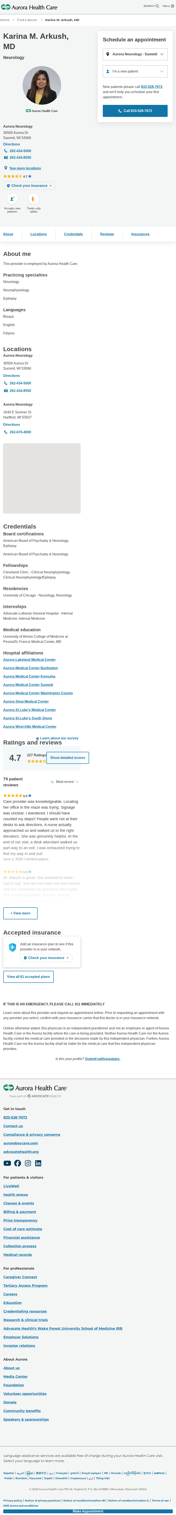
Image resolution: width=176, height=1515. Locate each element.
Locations (38, 234)
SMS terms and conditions (20, 1505)
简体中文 (41, 1473)
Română (21, 1478)
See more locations (25, 168)
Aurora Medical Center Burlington (30, 668)
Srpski (48, 1478)
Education (12, 1303)
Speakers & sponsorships (26, 1419)
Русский (35, 1478)
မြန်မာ (30, 1473)
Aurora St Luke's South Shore (27, 718)
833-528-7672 (151, 87)
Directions (11, 144)
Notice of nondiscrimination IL (128, 1500)
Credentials (73, 234)
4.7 (25, 176)
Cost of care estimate (22, 1229)
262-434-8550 (20, 157)
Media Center (15, 1377)
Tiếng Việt (103, 1478)
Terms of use (160, 1500)
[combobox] (135, 71)
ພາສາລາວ (159, 1473)
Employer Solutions (21, 1337)
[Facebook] (17, 1163)
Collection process (19, 1246)
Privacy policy (12, 1500)
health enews (15, 1195)
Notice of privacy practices (43, 1500)
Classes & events (18, 1203)
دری (51, 1473)
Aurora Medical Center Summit (28, 685)
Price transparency (20, 1220)
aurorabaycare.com (20, 1143)
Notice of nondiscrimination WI (84, 1500)
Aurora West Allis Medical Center (29, 726)
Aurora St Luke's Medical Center (29, 710)
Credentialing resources (25, 1311)
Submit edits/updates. (102, 1059)
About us (11, 1368)
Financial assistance (21, 1238)
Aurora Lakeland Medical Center (29, 660)
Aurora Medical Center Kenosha (29, 676)
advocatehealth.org (21, 1152)
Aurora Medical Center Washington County (38, 693)
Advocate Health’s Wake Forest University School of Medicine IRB (62, 1328)
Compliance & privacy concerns (31, 1135)
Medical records (17, 1255)
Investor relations (19, 1346)
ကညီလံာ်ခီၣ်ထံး (132, 1473)
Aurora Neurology (18, 126)
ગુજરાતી (74, 1473)
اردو (91, 1478)
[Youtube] (7, 1163)
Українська (78, 1478)
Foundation (13, 1385)
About (8, 234)
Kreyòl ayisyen (91, 1473)
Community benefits (22, 1411)
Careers (10, 1294)
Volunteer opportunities (25, 1394)
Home (4, 20)
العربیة (20, 1473)
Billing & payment (19, 1212)
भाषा (106, 1473)
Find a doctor (27, 20)
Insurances (140, 234)
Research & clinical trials (25, 1320)
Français (61, 1473)
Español (8, 1473)
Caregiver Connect (20, 1277)
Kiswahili (61, 1478)
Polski (8, 1478)
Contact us (13, 1126)
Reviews (107, 234)
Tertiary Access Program (25, 1286)
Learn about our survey (59, 738)
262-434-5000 (20, 151)
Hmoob (116, 1473)
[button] (135, 54)
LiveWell (11, 1186)
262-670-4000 (20, 432)
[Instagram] (27, 1163)
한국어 (147, 1473)
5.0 (25, 796)
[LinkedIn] (38, 1163)
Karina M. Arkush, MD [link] (62, 20)
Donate (10, 1402)
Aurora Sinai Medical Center (26, 701)
